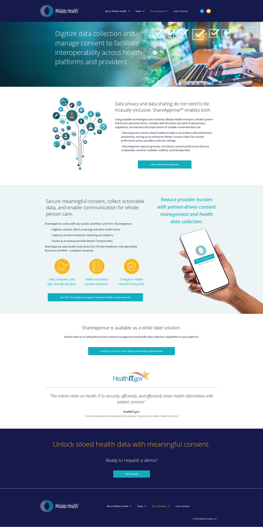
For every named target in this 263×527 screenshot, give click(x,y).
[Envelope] (208, 11)
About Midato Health (116, 11)
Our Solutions (158, 11)
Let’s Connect (181, 11)
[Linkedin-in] (202, 11)
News (139, 11)
